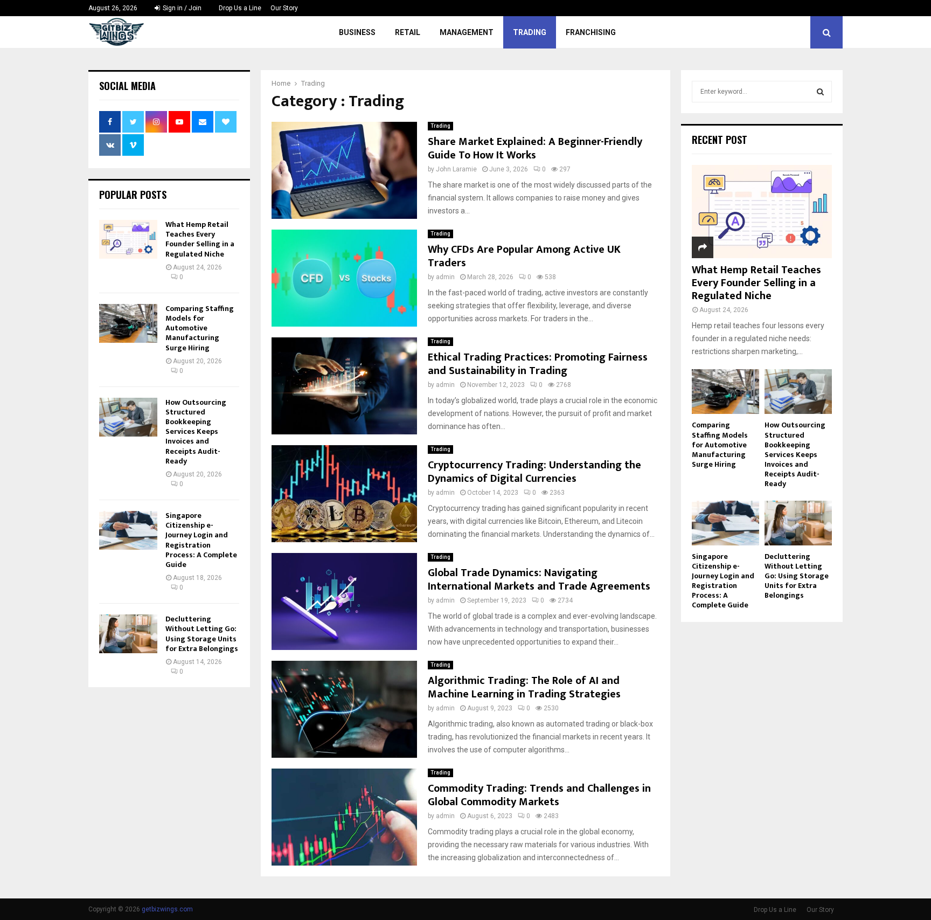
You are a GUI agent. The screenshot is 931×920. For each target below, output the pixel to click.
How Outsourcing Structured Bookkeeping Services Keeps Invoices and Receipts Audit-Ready (195, 431)
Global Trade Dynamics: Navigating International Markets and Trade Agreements (539, 580)
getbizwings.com (167, 909)
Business (357, 32)
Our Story (284, 8)
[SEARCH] (820, 91)
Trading (529, 32)
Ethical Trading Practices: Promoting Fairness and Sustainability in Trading (538, 364)
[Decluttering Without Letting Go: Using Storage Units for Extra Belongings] (128, 633)
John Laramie (456, 169)
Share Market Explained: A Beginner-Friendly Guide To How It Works (535, 148)
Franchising (591, 32)
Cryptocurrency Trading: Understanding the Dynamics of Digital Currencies (534, 472)
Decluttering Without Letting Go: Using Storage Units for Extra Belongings (201, 634)
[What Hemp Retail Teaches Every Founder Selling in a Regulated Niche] (128, 239)
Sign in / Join (181, 8)
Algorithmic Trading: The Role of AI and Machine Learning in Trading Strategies (524, 687)
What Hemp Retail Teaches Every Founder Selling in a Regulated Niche (199, 239)
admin (445, 277)
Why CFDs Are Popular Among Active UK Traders (524, 256)
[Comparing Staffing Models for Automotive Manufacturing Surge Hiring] (128, 323)
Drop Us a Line (240, 8)
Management (467, 32)
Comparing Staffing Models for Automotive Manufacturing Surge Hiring (199, 328)
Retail (407, 32)
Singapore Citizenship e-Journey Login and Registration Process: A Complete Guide (201, 540)
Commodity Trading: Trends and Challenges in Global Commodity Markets (539, 795)
